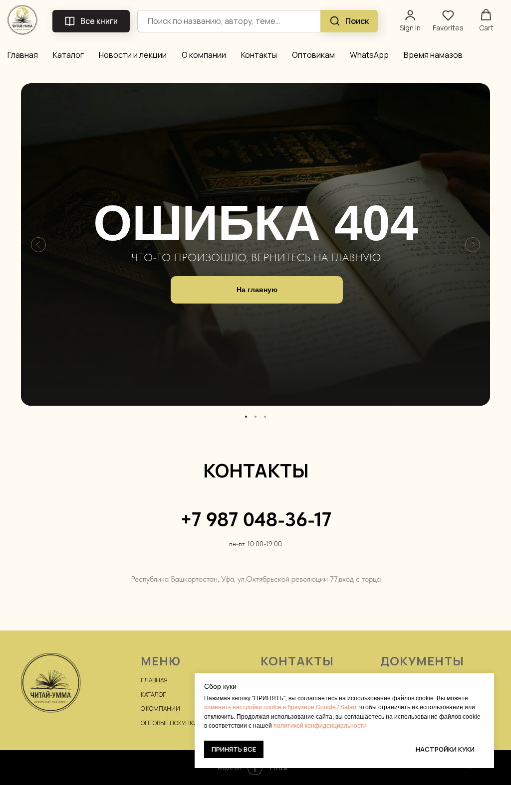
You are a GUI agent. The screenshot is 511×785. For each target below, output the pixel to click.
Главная (22, 54)
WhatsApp (369, 54)
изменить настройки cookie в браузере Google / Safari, (281, 707)
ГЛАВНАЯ (154, 680)
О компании (204, 54)
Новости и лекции (133, 54)
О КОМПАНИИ (160, 708)
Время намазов (433, 54)
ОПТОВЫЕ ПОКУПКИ (169, 723)
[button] (410, 20)
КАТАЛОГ (153, 694)
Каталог (68, 54)
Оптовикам (313, 54)
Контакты (259, 54)
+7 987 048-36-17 (255, 519)
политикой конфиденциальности (320, 725)
